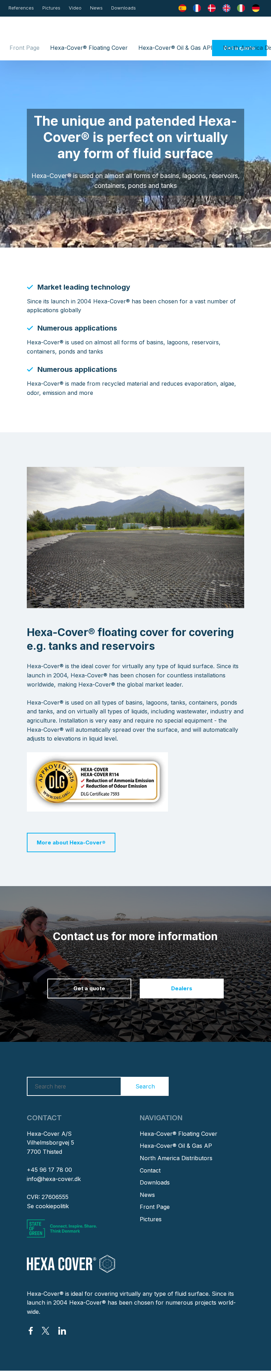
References (21, 8)
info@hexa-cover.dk (54, 1178)
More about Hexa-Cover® (71, 842)
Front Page (25, 47)
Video (75, 8)
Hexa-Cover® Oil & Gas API (175, 47)
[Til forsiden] (135, 30)
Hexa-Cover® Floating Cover (89, 47)
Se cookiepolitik (48, 1206)
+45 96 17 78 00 (49, 1169)
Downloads (123, 8)
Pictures (51, 8)
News (96, 8)
